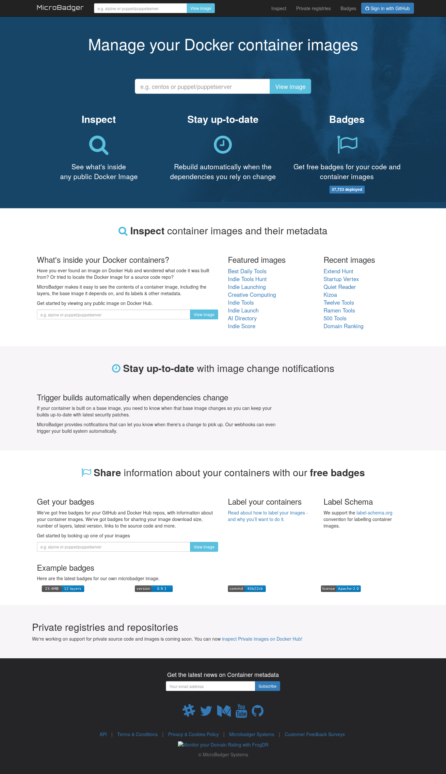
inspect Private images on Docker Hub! (262, 638)
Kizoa (330, 294)
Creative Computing (252, 294)
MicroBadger (60, 8)
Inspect (278, 8)
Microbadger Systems (251, 734)
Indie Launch (243, 310)
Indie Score (241, 326)
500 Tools (335, 318)
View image (200, 8)
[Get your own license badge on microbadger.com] (341, 588)
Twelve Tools (339, 302)
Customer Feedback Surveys (315, 734)
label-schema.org (374, 512)
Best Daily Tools (247, 271)
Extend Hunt (338, 271)
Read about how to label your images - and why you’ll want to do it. (268, 515)
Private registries (313, 8)
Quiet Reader (340, 287)
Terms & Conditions (137, 734)
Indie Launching (247, 287)
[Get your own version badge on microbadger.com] (154, 588)
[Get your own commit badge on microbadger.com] (247, 588)
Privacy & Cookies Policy (193, 734)
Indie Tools (241, 302)
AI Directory (242, 318)
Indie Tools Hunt (247, 279)
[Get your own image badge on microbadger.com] (63, 588)
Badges (348, 8)
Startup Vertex (341, 279)
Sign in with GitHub (389, 8)
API (103, 734)
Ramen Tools (339, 310)
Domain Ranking (343, 326)
